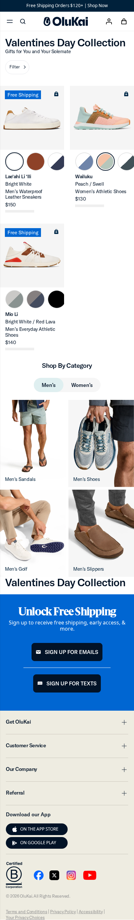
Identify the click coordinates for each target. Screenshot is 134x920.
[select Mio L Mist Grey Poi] (14, 299)
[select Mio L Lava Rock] (56, 299)
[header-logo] (66, 21)
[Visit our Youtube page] (39, 875)
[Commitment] (14, 875)
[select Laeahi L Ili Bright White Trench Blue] (56, 161)
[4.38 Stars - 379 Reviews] (89, 205)
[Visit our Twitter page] (54, 875)
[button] (17, 67)
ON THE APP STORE (39, 829)
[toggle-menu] (123, 722)
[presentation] (14, 829)
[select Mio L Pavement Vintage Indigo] (35, 299)
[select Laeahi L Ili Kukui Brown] (35, 161)
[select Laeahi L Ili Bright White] (14, 161)
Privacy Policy (62, 911)
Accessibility (91, 911)
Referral (67, 794)
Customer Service (67, 747)
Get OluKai (67, 723)
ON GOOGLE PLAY (38, 842)
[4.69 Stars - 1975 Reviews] (19, 211)
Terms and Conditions (26, 911)
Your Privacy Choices (25, 917)
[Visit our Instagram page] (71, 875)
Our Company (67, 771)
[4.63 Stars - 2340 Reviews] (19, 349)
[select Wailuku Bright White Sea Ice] (84, 161)
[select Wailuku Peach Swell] (105, 161)
